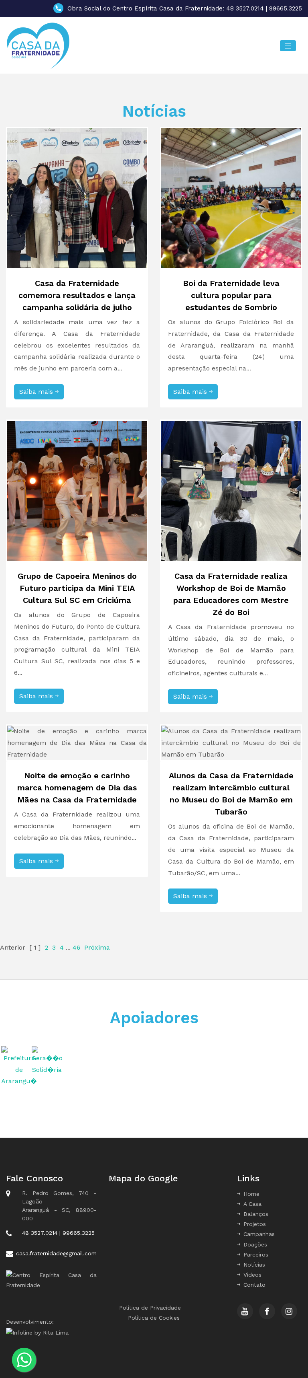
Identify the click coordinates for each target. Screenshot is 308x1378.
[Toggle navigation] (288, 45)
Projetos (254, 1224)
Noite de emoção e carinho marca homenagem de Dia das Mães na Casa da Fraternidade (77, 787)
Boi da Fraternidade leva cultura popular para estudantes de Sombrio (231, 295)
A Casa (252, 1204)
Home (251, 1194)
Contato (254, 1284)
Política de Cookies (154, 1317)
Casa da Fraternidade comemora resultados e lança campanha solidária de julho (77, 295)
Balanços (255, 1214)
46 (76, 947)
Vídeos (252, 1274)
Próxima (97, 947)
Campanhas (259, 1234)
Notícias (254, 1264)
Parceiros (255, 1254)
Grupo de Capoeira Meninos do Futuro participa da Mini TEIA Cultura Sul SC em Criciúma (77, 588)
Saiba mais (37, 391)
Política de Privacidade (150, 1307)
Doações (255, 1244)
